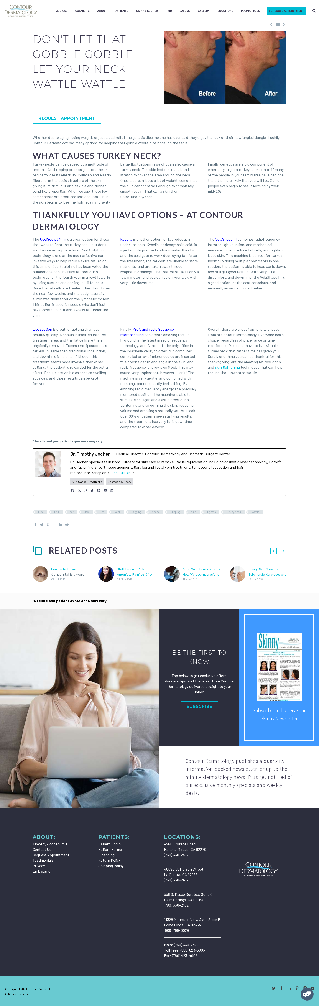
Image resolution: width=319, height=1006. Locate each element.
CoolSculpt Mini (53, 239)
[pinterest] (297, 988)
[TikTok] (92, 490)
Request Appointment (51, 854)
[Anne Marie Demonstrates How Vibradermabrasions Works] (173, 574)
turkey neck (234, 512)
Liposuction (42, 329)
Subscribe (199, 706)
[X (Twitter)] (79, 490)
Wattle (255, 512)
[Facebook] (72, 490)
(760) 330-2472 (186, 944)
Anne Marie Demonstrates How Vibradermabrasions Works (201, 574)
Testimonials (43, 860)
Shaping (175, 512)
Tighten (211, 512)
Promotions (250, 10)
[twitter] (273, 988)
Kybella (126, 239)
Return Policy (109, 860)
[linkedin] (289, 988)
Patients (121, 10)
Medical (61, 10)
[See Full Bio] (133, 472)
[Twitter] (41, 524)
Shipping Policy (110, 865)
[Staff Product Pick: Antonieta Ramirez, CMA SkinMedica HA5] (107, 574)
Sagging (136, 512)
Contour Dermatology (41, 989)
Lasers (185, 10)
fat (72, 512)
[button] (273, 551)
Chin (57, 512)
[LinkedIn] (111, 490)
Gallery (204, 10)
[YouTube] (105, 490)
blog (41, 512)
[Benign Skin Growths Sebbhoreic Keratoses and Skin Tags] (239, 574)
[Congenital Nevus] (42, 574)
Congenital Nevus (64, 569)
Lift (102, 512)
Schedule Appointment (286, 10)
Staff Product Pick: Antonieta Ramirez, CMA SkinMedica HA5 (134, 574)
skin (193, 512)
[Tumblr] (54, 524)
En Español (42, 871)
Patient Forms (110, 849)
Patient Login (109, 844)
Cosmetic (82, 10)
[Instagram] (85, 490)
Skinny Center (147, 10)
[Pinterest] (98, 490)
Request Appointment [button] (66, 118)
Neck (117, 512)
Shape (156, 512)
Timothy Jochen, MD (50, 844)
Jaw (86, 512)
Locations (225, 10)
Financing (106, 854)
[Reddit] (67, 524)
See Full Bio (121, 472)
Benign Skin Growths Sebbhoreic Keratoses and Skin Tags (267, 574)
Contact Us (42, 849)
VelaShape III (226, 239)
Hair (169, 10)
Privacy (39, 865)
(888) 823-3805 (193, 950)
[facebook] (281, 988)
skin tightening (227, 367)
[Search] (314, 11)
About (102, 10)
